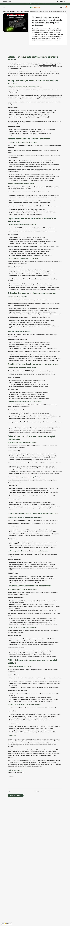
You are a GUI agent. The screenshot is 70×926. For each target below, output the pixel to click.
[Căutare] (61, 7)
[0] (65, 7)
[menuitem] (7, 1)
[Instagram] (59, 1)
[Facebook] (57, 1)
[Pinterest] (63, 1)
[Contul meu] (63, 7)
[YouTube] (61, 1)
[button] (6, 923)
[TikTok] (65, 1)
